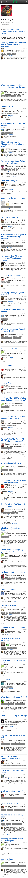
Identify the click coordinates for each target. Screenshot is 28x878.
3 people (11, 208)
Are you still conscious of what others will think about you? (13, 162)
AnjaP (2, 508)
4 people (11, 189)
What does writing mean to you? (13, 180)
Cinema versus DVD (9, 605)
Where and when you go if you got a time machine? (13, 550)
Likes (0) (16, 31)
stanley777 (4, 219)
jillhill (2, 49)
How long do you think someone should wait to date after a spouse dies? (13, 44)
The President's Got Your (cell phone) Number (13, 505)
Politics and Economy (9, 802)
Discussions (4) (10, 29)
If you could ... (6, 679)
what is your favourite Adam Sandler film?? (12, 529)
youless (3, 128)
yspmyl (8, 643)
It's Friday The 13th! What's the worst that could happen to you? (13, 399)
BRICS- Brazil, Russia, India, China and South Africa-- (12, 757)
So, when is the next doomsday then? (13, 199)
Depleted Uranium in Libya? (12, 790)
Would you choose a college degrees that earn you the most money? (13, 87)
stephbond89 (5, 532)
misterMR (3, 608)
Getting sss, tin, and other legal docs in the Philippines (13, 481)
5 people (11, 134)
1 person (11, 152)
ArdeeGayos (4, 574)
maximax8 (4, 420)
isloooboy (4, 719)
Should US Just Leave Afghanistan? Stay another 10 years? (12, 144)
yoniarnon (4, 699)
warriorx (3, 350)
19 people (11, 55)
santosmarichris (5, 484)
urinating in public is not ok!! (12, 462)
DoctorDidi (4, 819)
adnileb (8, 202)
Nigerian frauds (7, 106)
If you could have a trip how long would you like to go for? (14, 417)
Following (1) (3, 33)
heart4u (3, 774)
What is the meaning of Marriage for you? (14, 716)
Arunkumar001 (5, 553)
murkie (3, 241)
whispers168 (4, 182)
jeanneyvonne (5, 277)
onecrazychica (5, 465)
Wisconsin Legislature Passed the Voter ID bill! (13, 330)
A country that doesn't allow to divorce (13, 124)
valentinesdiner (5, 148)
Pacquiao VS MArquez (10, 217)
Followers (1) (22, 31)
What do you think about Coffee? (14, 697)
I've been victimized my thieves (13, 572)
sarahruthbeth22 (5, 591)
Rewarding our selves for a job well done (13, 736)
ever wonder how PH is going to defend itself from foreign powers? (13, 236)
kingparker (4, 91)
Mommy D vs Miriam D (10, 348)
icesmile (3, 681)
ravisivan (3, 108)
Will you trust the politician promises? (11, 639)
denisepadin (4, 664)
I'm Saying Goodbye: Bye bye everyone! (12, 293)
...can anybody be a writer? (11, 275)
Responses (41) (18, 29)
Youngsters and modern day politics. (12, 815)
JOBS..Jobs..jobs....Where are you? (13, 661)
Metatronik (4, 165)
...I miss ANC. (6, 365)
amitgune (3, 314)
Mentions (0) (11, 31)
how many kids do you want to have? (13, 771)
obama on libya (7, 859)
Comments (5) (4, 31)
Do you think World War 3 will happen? (12, 310)
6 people (11, 301)
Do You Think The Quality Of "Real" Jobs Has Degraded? (12, 440)
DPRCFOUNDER (6, 861)
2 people (11, 115)
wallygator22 (4, 843)
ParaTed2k (4, 333)
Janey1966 (4, 443)
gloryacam (4, 739)
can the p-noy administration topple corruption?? (12, 839)
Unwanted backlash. (9, 589)
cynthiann (4, 296)
